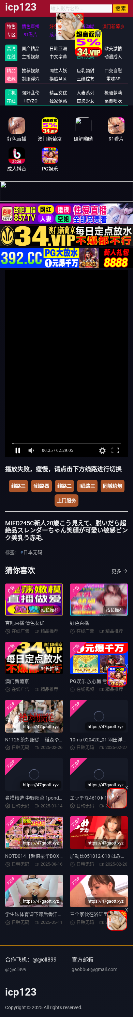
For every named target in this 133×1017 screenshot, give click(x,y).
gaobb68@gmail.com (94, 969)
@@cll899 (16, 969)
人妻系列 (85, 92)
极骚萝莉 (113, 92)
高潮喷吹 (113, 100)
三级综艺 (85, 78)
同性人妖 (58, 70)
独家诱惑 (58, 100)
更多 (116, 571)
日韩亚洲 (58, 48)
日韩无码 (85, 56)
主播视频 (31, 56)
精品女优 (58, 92)
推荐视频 (31, 70)
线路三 (18, 486)
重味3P (113, 78)
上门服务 (66, 500)
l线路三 (87, 486)
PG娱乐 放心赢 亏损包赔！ (98, 681)
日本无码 (32, 552)
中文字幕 (58, 56)
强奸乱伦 (31, 92)
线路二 (64, 486)
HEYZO (31, 100)
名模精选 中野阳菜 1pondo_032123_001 (47, 798)
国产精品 (31, 48)
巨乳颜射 (85, 70)
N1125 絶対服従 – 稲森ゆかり (37, 739)
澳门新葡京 (17, 681)
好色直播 (79, 623)
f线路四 (41, 486)
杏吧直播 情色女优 (24, 623)
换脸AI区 (58, 78)
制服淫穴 (31, 78)
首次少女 (85, 100)
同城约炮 (112, 486)
